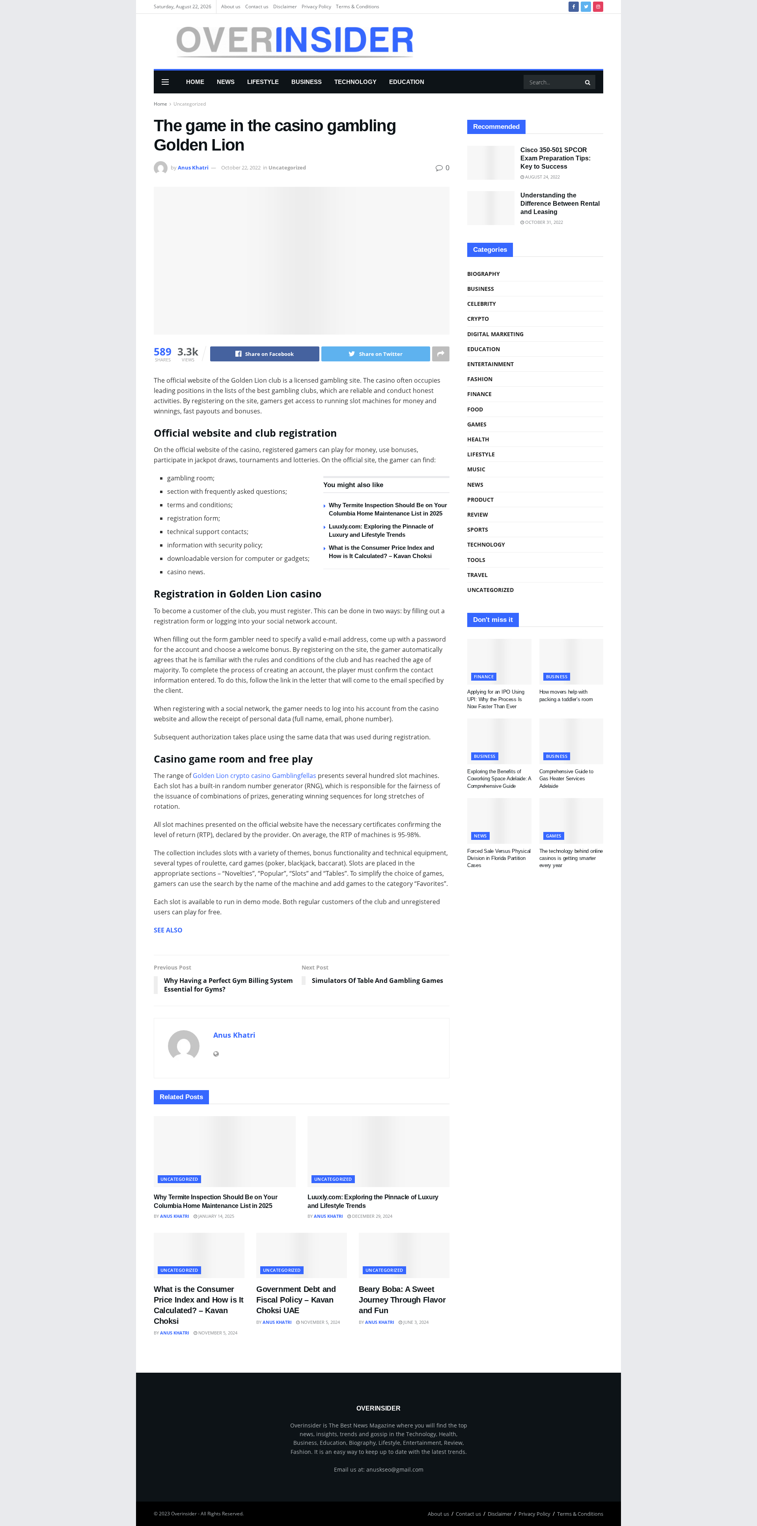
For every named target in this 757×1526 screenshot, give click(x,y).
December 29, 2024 (371, 1216)
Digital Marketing (495, 334)
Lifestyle (263, 81)
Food (475, 409)
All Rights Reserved (221, 1513)
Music (476, 469)
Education (406, 81)
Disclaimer (285, 6)
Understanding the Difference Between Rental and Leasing (560, 203)
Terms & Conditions (357, 6)
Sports (477, 529)
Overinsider (184, 1513)
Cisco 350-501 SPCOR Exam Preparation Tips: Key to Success (555, 158)
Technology (355, 81)
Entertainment (490, 364)
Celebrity (481, 303)
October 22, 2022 (241, 167)
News (226, 81)
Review (477, 514)
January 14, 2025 (215, 1216)
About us (231, 6)
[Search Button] (588, 82)
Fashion (479, 379)
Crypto (478, 318)
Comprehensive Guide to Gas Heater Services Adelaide (566, 779)
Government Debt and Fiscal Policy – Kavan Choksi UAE (296, 1300)
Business (306, 81)
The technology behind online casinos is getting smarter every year (571, 858)
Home (195, 81)
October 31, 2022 (543, 222)
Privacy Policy (316, 6)
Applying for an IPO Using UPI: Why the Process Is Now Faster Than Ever (495, 699)
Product (480, 499)
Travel (477, 575)
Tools (476, 560)
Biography (483, 273)
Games (477, 424)
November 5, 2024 (217, 1333)
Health (478, 439)
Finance (479, 394)
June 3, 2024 (415, 1322)
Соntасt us (256, 6)
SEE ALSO (168, 930)
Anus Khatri (193, 167)
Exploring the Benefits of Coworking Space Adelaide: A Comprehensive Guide (499, 779)
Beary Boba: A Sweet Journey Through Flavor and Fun (402, 1300)
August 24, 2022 (542, 177)
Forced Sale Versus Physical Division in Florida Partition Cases (499, 858)
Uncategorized (189, 103)
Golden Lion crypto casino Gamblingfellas (254, 775)
